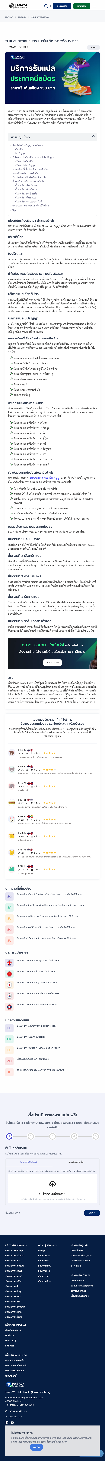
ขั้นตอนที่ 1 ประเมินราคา (26, 185)
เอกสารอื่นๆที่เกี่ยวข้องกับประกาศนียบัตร (30, 169)
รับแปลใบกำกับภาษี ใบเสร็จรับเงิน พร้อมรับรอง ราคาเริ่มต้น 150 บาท (49, 894)
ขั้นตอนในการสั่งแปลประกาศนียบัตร (28, 181)
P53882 (22, 832)
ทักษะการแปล (44, 1255)
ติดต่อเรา (9, 1335)
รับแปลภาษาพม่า (13, 1296)
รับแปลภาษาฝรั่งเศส (14, 1255)
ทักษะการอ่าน (44, 1270)
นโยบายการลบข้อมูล (14, 1370)
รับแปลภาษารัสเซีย (13, 1270)
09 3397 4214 (16, 1416)
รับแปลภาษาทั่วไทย (13, 1317)
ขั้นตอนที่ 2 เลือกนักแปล (26, 189)
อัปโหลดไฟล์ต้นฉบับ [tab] (29, 1162)
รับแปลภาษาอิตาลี (13, 1311)
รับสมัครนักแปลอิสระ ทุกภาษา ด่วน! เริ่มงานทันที (40, 1069)
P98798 (22, 849)
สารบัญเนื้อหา (20, 137)
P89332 (22, 749)
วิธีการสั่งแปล (77, 1250)
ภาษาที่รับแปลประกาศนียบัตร (26, 173)
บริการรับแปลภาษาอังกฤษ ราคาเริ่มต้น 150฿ (38, 960)
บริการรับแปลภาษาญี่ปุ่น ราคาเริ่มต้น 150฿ (37, 982)
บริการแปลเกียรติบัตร (25, 161)
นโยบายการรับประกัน (80, 1260)
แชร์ (94, 47)
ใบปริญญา (20, 153)
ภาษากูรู (41, 1250)
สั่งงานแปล (62, 6)
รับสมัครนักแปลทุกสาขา (82, 1285)
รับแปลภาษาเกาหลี (13, 1276)
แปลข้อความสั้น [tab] (76, 1162)
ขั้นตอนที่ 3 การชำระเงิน (26, 193)
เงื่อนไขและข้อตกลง (80, 1295)
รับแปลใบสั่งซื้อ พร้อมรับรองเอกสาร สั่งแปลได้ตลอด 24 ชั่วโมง (46, 938)
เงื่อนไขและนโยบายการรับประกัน (33, 1058)
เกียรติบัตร (20, 149)
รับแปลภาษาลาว (12, 1301)
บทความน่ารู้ (10, 1340)
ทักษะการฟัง (43, 1260)
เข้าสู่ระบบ (81, 6)
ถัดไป (90, 1212)
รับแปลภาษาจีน (12, 1286)
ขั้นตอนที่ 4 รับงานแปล (26, 197)
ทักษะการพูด (43, 1276)
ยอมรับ (36, 1447)
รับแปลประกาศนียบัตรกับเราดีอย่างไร (29, 177)
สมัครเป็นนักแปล (78, 1290)
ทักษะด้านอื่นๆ (44, 1281)
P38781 (22, 799)
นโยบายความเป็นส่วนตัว (16, 1365)
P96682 (22, 766)
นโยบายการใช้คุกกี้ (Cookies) (31, 1036)
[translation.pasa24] (7, 1422)
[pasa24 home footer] (15, 1384)
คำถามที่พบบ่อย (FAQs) (81, 1255)
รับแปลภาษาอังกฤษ (40, 17)
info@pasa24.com (18, 1411)
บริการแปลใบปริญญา (25, 165)
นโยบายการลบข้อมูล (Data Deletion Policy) (39, 1047)
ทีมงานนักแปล (77, 1280)
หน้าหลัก (9, 17)
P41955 (22, 816)
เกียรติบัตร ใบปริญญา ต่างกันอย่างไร (28, 145)
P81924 (22, 866)
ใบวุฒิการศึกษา (50, 368)
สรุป (14, 209)
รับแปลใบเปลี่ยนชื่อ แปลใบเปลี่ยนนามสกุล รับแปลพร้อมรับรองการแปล (50, 905)
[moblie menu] (94, 6)
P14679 (22, 783)
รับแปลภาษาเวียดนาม (15, 1306)
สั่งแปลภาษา (52, 662)
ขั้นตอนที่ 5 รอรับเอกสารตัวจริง (29, 201)
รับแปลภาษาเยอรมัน (14, 1265)
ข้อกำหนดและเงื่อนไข (14, 1360)
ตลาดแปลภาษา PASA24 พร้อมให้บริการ (30, 205)
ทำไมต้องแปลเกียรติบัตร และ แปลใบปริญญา (33, 157)
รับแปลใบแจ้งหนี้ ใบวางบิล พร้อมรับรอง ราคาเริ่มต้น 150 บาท (46, 927)
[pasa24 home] (18, 6)
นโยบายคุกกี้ (11, 1375)
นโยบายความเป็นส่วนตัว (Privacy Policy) (37, 1025)
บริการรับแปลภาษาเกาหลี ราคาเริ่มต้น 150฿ (38, 993)
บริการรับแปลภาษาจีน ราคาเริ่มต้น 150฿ (36, 971)
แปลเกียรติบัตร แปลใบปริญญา (45, 478)
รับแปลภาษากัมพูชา (14, 1291)
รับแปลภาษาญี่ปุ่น (13, 1281)
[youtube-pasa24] (12, 1422)
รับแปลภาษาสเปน (13, 1260)
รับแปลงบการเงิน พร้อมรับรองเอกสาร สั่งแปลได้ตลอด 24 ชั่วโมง (47, 916)
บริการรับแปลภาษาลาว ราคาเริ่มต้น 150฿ (37, 1004)
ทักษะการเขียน (44, 1265)
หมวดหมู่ (22, 17)
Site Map (9, 1345)
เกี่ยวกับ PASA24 (13, 1330)
